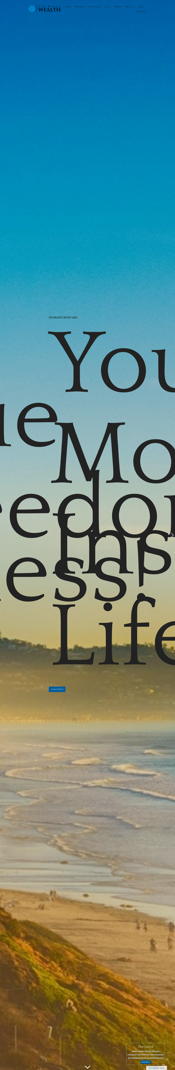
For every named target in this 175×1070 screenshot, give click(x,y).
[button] (67, 7)
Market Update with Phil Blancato (145, 1051)
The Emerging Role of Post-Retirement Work (146, 1058)
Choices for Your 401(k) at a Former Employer (146, 1055)
